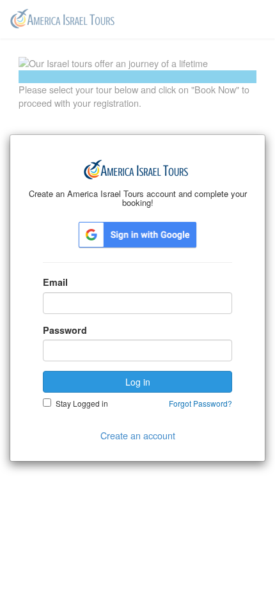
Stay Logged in (82, 403)
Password (65, 330)
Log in (137, 381)
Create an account (137, 435)
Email (55, 282)
